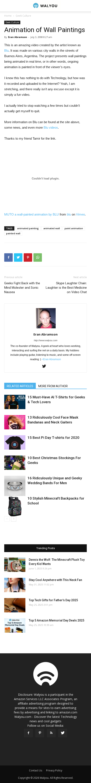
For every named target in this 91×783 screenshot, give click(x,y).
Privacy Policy (54, 770)
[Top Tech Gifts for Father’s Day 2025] (14, 605)
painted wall (13, 233)
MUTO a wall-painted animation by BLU (31, 214)
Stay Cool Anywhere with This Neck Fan (55, 580)
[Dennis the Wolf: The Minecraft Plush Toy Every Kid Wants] (14, 565)
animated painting (28, 228)
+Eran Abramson (51, 359)
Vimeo (80, 214)
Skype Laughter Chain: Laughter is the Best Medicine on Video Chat (66, 287)
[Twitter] (45, 366)
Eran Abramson (17, 37)
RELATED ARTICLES (20, 386)
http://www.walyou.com (45, 340)
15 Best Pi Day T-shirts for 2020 (53, 437)
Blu (6, 50)
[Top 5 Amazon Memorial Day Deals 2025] (14, 625)
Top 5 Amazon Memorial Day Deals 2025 (56, 620)
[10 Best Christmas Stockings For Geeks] (14, 463)
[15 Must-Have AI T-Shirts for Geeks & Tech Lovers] (14, 402)
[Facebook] (28, 733)
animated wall (51, 228)
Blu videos (51, 127)
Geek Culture (23, 16)
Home (8, 16)
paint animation (74, 228)
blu (69, 214)
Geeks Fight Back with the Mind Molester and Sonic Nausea (22, 287)
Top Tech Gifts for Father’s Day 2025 (53, 600)
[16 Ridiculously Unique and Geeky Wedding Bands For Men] (14, 486)
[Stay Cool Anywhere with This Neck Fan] (14, 585)
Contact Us (35, 770)
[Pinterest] (40, 733)
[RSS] (51, 733)
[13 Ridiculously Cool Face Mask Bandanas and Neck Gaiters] (14, 422)
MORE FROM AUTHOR (53, 386)
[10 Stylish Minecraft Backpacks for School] (14, 506)
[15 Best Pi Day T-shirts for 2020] (14, 442)
